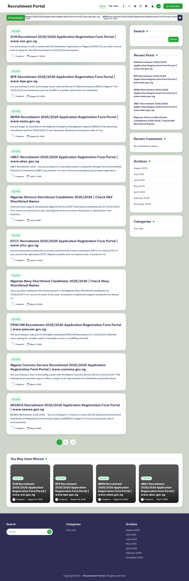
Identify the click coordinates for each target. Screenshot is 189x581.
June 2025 (139, 180)
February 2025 (142, 198)
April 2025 (139, 192)
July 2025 (139, 174)
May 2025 (139, 186)
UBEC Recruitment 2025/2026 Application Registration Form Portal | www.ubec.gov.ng (155, 107)
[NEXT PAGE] (73, 442)
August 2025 (140, 168)
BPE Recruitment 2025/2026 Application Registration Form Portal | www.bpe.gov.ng (45, 16)
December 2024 (142, 204)
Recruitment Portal (26, 6)
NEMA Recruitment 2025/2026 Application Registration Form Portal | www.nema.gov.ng (135, 16)
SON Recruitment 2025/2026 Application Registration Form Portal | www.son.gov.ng (155, 65)
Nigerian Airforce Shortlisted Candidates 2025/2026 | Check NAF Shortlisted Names (154, 120)
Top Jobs (16, 31)
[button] (173, 6)
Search (139, 31)
